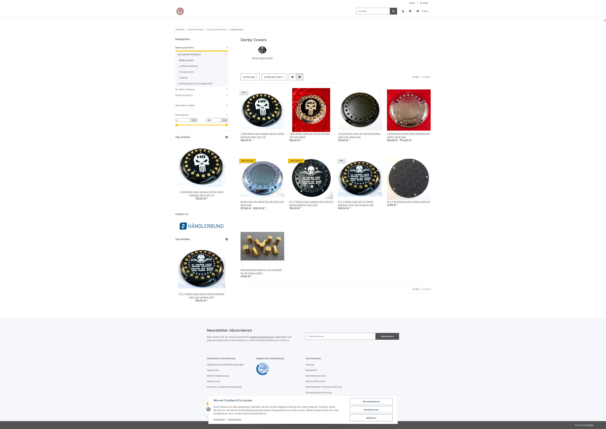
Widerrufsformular (315, 381)
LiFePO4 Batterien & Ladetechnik (195, 83)
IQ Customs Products (189, 54)
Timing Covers (186, 71)
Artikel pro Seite (273, 76)
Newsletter (311, 370)
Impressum (219, 419)
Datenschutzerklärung (262, 336)
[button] (403, 11)
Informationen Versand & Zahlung (324, 386)
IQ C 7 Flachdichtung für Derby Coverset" (408, 201)
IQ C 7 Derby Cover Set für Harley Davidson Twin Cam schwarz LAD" (356, 203)
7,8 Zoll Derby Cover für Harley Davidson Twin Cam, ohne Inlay (359, 135)
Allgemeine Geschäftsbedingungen (225, 364)
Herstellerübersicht (316, 375)
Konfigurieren (371, 409)
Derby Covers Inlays (262, 57)
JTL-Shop (589, 425)
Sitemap (310, 364)
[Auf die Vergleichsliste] (270, 93)
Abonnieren (387, 336)
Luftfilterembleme (188, 66)
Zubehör (183, 77)
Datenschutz (234, 419)
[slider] (176, 125)
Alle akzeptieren (371, 401)
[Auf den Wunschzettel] (278, 93)
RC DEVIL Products (185, 89)
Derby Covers (186, 60)
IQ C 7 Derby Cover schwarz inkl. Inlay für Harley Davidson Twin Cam (311, 203)
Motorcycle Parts (184, 47)
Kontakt (424, 2)
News (412, 2)
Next (220, 173)
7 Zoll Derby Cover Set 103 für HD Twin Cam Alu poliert (309, 135)
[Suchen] (393, 11)
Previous (183, 173)
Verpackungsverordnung (319, 392)
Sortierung (249, 76)
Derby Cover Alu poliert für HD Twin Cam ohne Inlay (262, 203)
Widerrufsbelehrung (218, 375)
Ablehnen (371, 418)
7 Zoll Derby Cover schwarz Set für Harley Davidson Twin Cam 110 (262, 135)
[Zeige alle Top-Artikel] (226, 137)
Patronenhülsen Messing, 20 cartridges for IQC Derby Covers (261, 271)
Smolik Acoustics (184, 95)
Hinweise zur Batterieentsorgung (224, 386)
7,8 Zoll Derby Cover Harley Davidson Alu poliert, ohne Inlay (408, 135)
